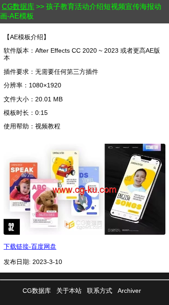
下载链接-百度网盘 (30, 246)
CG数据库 (18, 6)
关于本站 (69, 290)
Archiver (129, 290)
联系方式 (99, 290)
